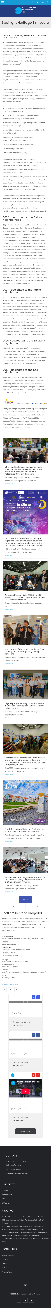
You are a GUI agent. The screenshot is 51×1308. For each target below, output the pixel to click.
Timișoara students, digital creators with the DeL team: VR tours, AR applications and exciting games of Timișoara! (25, 879)
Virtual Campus (8, 1255)
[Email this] (16, 989)
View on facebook (33, 1035)
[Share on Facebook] (4, 989)
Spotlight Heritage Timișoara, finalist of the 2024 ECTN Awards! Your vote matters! (24, 830)
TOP (25, 1285)
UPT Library (6, 1203)
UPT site (5, 1199)
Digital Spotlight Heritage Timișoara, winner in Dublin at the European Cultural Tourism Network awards (24, 705)
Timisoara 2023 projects (10, 984)
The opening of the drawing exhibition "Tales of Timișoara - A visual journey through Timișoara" (25, 651)
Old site (5, 1259)
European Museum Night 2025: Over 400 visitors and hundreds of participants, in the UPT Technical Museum (25, 597)
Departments (7, 1195)
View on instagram (33, 997)
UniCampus (6, 1268)
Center (4, 1264)
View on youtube (33, 1075)
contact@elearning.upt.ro (19, 1173)
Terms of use (7, 1272)
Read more (9, 484)
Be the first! (18, 1025)
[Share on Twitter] (10, 989)
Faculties (5, 1190)
